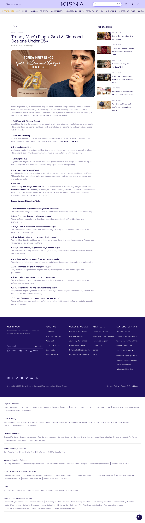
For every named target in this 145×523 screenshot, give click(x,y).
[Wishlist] (126, 4)
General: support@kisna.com (127, 355)
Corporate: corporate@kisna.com (127, 360)
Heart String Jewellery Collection (57, 502)
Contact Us (97, 345)
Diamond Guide (75, 336)
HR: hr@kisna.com (123, 365)
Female (14, 351)
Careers (96, 350)
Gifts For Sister (9, 490)
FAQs (95, 354)
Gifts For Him (21, 490)
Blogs (20, 32)
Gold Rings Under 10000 (87, 475)
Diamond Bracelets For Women (126, 437)
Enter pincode (14, 4)
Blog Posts (50, 350)
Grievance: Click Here (124, 369)
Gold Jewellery (117, 407)
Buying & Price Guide (78, 332)
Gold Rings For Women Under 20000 (30, 422)
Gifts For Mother (47, 490)
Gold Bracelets (9, 422)
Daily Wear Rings (16, 407)
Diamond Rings (10, 440)
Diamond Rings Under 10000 (14, 475)
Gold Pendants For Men (56, 452)
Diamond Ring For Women (83, 437)
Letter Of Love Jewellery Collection (17, 505)
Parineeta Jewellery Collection (43, 505)
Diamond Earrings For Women (33, 463)
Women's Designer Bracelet (99, 463)
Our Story (50, 332)
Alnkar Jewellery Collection (65, 508)
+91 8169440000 (123, 332)
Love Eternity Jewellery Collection (17, 508)
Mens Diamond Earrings (103, 437)
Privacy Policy (113, 386)
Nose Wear (74, 407)
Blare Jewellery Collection (101, 502)
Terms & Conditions (129, 386)
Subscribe (39, 346)
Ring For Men (41, 452)
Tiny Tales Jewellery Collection (90, 505)
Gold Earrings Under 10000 (66, 475)
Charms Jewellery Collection (123, 502)
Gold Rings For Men (11, 452)
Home (13, 32)
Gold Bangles (31, 425)
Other (35, 351)
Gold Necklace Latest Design (56, 422)
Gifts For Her (59, 490)
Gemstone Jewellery (12, 410)
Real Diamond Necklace (47, 437)
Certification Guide (77, 345)
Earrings (28, 407)
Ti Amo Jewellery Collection (114, 505)
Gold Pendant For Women (55, 463)
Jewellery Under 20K (105, 475)
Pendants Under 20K (12, 478)
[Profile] (132, 4)
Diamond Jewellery (132, 407)
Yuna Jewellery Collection (80, 502)
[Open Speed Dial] (139, 517)
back (15, 26)
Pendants (64, 407)
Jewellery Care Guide (78, 341)
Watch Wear (26, 410)
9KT (97, 407)
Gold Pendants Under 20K (31, 478)
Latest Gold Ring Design (78, 422)
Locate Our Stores (100, 332)
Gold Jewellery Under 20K (125, 475)
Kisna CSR (50, 341)
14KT (103, 407)
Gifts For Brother (72, 490)
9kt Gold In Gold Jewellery (14, 425)
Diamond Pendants (11, 437)
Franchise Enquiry (100, 341)
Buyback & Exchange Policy (80, 354)
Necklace (90, 407)
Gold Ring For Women (109, 422)
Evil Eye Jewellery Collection (67, 505)
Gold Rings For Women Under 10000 (40, 475)
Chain (83, 407)
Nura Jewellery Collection (34, 502)
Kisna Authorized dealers (103, 336)
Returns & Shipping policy (80, 350)
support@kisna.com (124, 345)
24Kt (108, 407)
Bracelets (47, 407)
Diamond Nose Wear (37, 440)
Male (25, 351)
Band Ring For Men (27, 452)
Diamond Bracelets (65, 437)
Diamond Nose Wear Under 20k (55, 478)
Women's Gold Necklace (120, 463)
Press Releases (52, 354)
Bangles (56, 407)
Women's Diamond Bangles (77, 463)
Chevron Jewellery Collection (42, 508)
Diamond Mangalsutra (28, 437)
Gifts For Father (33, 490)
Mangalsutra (37, 407)
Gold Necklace (124, 422)
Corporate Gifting (53, 345)
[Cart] (138, 4)
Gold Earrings (94, 422)
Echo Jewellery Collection (13, 502)
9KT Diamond (23, 440)
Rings (6, 407)
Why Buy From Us (53, 336)
